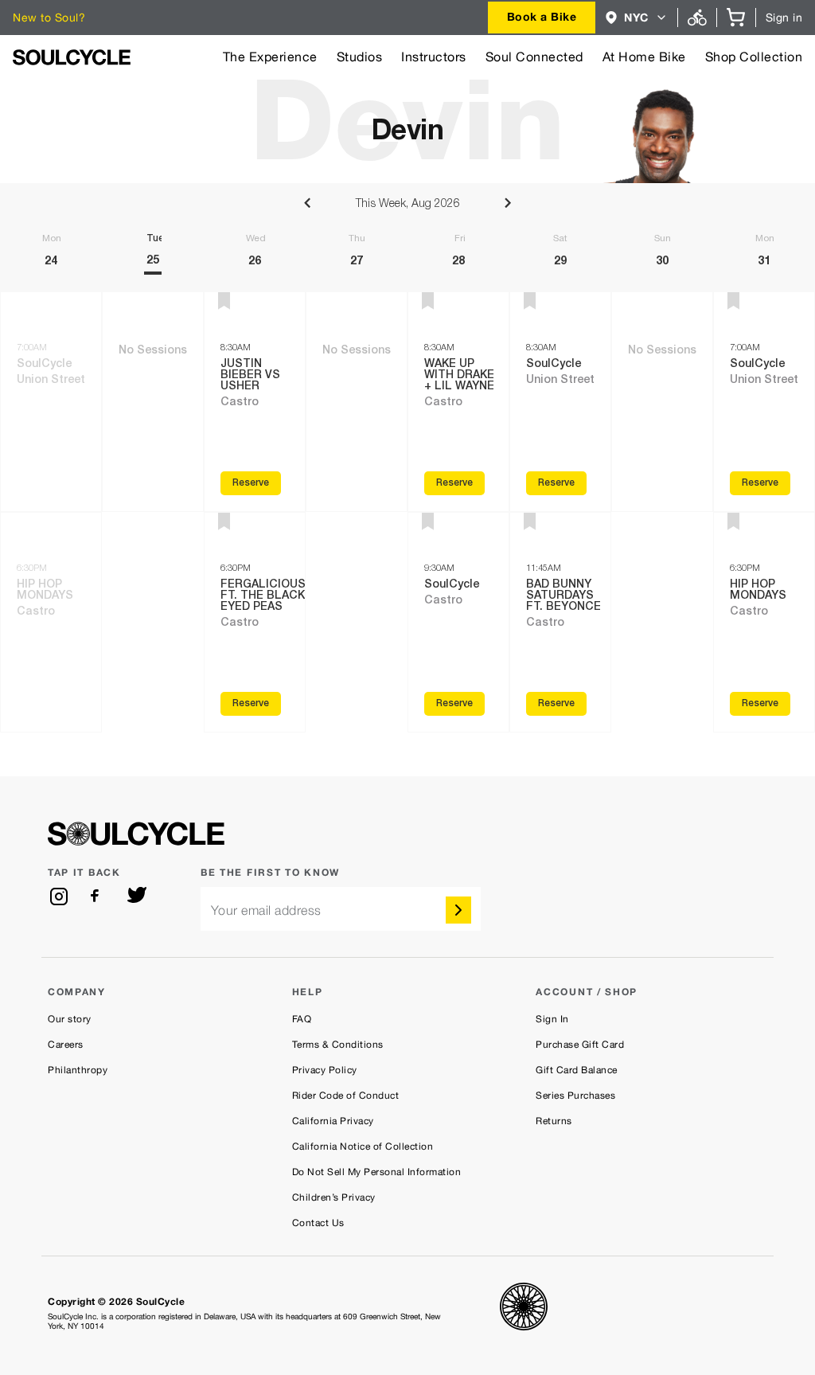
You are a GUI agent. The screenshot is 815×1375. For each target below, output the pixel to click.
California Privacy (333, 1121)
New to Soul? (49, 17)
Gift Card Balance (577, 1070)
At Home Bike (644, 56)
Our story (70, 1019)
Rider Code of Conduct (346, 1095)
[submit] (458, 910)
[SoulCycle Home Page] (72, 57)
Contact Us (318, 1223)
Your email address (266, 910)
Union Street (51, 380)
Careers (66, 1044)
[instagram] (58, 896)
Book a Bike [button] (542, 16)
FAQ (302, 1019)
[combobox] (542, 17)
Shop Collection (754, 56)
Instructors (433, 56)
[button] (636, 17)
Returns (554, 1121)
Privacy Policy (324, 1070)
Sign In (552, 1019)
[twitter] (136, 896)
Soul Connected (534, 56)
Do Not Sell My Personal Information (377, 1172)
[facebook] (98, 896)
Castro (36, 612)
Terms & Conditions (338, 1044)
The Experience (270, 56)
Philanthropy (77, 1070)
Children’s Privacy (334, 1197)
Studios (360, 56)
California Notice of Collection (363, 1146)
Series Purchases (575, 1095)
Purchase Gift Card (580, 1044)
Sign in (784, 17)
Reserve (250, 483)
